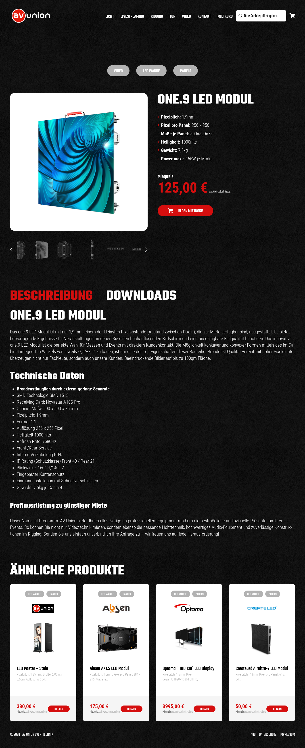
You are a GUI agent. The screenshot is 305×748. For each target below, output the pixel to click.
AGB (253, 734)
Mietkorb (225, 16)
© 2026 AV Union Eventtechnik (31, 734)
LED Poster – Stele (32, 668)
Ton (172, 16)
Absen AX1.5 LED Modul (109, 668)
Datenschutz (267, 734)
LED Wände (151, 71)
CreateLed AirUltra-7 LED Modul (262, 668)
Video (186, 16)
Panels (185, 71)
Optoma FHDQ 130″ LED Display (188, 668)
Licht (109, 16)
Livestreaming (132, 16)
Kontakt (204, 16)
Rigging (157, 16)
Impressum (287, 734)
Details (58, 709)
